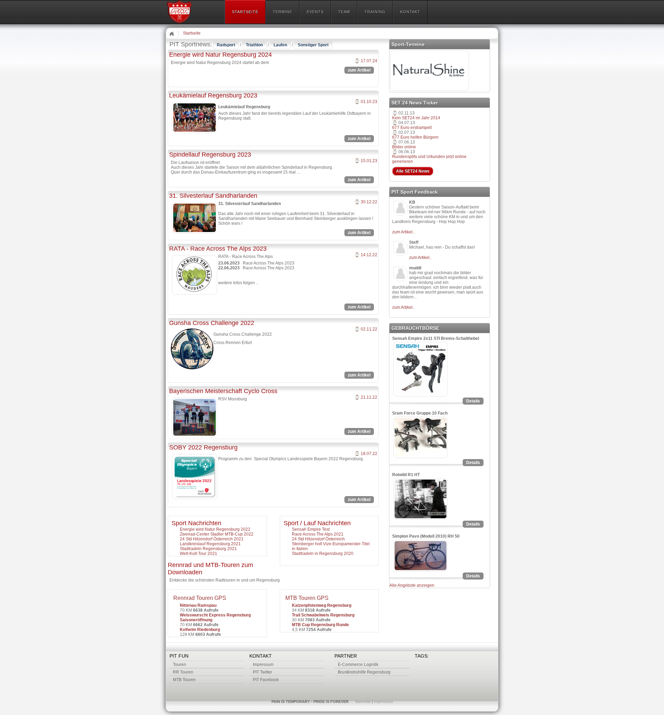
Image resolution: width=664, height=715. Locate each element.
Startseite (192, 33)
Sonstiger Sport (313, 45)
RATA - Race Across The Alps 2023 (218, 248)
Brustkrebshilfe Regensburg (364, 672)
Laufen (280, 45)
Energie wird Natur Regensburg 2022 (215, 529)
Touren (179, 664)
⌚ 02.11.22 (365, 329)
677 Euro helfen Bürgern (415, 137)
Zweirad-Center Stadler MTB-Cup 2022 (216, 534)
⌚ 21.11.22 (365, 397)
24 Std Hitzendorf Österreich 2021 (211, 539)
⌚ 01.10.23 (365, 101)
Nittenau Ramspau (198, 605)
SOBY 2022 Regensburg (203, 447)
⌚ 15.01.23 (365, 160)
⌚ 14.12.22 (365, 254)
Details (473, 401)
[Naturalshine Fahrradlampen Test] (429, 90)
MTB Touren (184, 679)
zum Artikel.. (403, 232)
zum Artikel (359, 70)
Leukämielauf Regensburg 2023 (213, 95)
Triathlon (254, 45)
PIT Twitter (262, 672)
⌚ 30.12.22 (365, 201)
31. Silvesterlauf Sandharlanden (213, 195)
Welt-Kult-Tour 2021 (198, 553)
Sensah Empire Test (311, 529)
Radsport (226, 45)
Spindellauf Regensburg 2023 (210, 154)
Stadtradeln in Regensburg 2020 (322, 553)
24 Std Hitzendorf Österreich (318, 539)
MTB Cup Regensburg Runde (320, 624)
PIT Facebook (266, 679)
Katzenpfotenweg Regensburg (321, 605)
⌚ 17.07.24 (365, 60)
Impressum (263, 664)
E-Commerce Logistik (358, 664)
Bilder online (404, 147)
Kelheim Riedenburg (200, 629)
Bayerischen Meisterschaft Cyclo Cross (223, 391)
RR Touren (183, 672)
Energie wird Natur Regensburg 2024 (220, 54)
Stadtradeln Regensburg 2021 (208, 548)
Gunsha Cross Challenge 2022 (211, 322)
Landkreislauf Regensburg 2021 (210, 543)
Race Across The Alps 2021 (317, 534)
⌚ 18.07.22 (365, 453)
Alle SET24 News (413, 171)
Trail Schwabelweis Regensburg (323, 615)
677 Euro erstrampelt (412, 127)
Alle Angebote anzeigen (411, 585)
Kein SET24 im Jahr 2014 (416, 117)
